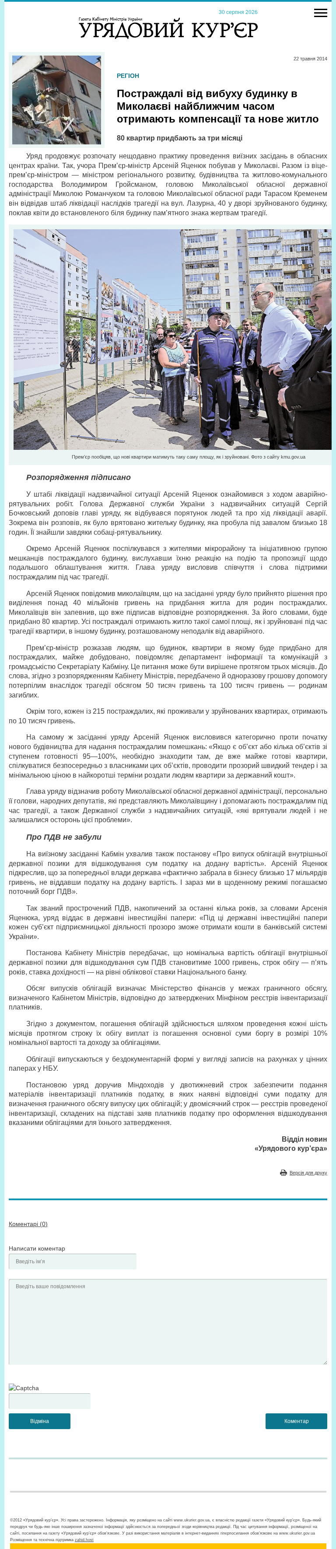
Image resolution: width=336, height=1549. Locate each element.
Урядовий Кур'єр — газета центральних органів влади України (168, 20)
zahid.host (84, 1540)
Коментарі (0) (28, 1223)
